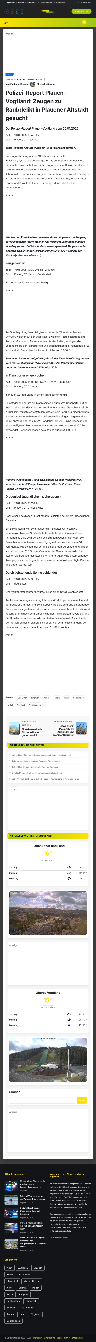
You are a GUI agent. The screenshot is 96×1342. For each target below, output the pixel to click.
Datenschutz (31, 2)
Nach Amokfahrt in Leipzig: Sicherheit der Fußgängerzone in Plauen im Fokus (45, 779)
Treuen (10, 1314)
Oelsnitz (22, 1288)
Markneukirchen (32, 1281)
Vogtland (21, 705)
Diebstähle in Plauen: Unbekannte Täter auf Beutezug (35, 767)
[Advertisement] (48, 52)
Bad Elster (22, 698)
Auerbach (23, 1268)
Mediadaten (60, 2)
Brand (10, 1274)
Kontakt (21, 2)
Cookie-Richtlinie (46, 2)
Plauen (47, 698)
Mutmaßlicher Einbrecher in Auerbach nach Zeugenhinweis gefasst (41, 755)
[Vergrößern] (83, 894)
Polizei (9, 74)
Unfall (10, 705)
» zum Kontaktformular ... (59, 1238)
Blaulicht (38, 1268)
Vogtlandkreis (35, 705)
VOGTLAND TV (81, 11)
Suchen (14, 1092)
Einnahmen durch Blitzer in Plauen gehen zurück (32, 732)
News (9, 1288)
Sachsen (11, 1307)
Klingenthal (12, 1281)
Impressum (10, 2)
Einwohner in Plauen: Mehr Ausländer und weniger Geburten (63, 730)
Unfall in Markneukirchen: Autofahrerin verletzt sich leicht (37, 773)
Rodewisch (31, 1301)
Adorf (9, 1268)
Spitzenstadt (78, 698)
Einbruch (35, 698)
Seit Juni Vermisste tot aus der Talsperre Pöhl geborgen (36, 761)
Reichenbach (13, 1301)
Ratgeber (23, 1294)
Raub (66, 698)
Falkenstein (24, 1274)
